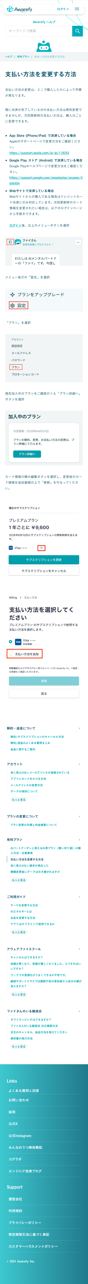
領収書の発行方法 (22, 1038)
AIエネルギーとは (21, 911)
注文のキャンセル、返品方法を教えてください (39, 1032)
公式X (13, 1123)
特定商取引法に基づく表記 (29, 1234)
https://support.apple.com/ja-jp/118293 (39, 152)
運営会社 (15, 1199)
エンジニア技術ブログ (25, 1171)
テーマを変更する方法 (24, 905)
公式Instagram (20, 1135)
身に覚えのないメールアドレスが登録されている (40, 772)
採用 (12, 1112)
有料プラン (23, 56)
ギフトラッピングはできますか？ (30, 1020)
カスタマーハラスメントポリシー (33, 1246)
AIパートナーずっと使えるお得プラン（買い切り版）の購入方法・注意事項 (45, 850)
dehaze (76, 9)
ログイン (15, 225)
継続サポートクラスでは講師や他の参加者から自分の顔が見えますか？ (46, 983)
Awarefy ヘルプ (44, 22)
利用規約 (15, 1210)
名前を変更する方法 (22, 918)
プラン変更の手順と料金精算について (33, 825)
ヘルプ (8, 56)
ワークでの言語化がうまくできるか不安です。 (39, 975)
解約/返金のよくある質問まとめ (30, 743)
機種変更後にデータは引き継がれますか (35, 872)
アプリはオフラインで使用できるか (32, 924)
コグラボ (15, 1159)
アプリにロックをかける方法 (28, 779)
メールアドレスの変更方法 (26, 785)
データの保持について (24, 791)
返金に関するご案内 (22, 749)
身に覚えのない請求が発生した (29, 865)
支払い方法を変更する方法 (27, 859)
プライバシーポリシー (25, 1222)
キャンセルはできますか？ (26, 957)
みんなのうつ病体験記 (25, 1147)
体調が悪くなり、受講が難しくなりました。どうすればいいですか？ (45, 966)
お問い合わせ (19, 1100)
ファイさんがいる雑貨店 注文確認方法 (34, 1026)
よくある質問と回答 (24, 1090)
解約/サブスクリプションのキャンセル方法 (37, 737)
